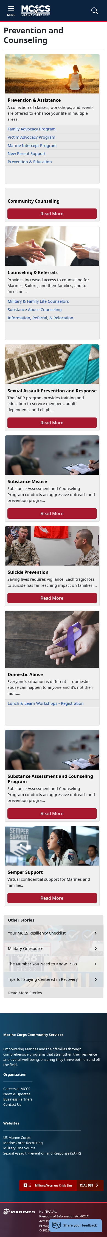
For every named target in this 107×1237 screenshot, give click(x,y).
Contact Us (12, 1104)
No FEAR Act (48, 1211)
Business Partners (17, 1099)
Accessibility (47, 1221)
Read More (52, 214)
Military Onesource (25, 948)
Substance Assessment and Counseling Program (50, 778)
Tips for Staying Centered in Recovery (43, 979)
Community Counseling (34, 201)
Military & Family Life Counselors (38, 301)
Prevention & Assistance (34, 100)
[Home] (35, 11)
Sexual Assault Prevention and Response (52, 391)
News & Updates (16, 1093)
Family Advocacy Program (31, 129)
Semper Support (25, 872)
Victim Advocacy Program (31, 137)
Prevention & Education (30, 161)
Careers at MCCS (16, 1088)
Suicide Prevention (28, 572)
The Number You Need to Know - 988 (42, 963)
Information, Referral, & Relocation (40, 317)
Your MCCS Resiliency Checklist (37, 933)
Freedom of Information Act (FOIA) (64, 1216)
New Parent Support (27, 153)
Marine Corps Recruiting (23, 1142)
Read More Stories (25, 992)
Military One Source (19, 1147)
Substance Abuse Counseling (35, 309)
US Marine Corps (16, 1137)
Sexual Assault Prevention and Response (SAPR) (42, 1153)
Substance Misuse (27, 481)
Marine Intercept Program (32, 145)
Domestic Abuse (25, 674)
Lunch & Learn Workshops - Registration (46, 703)
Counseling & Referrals (33, 272)
